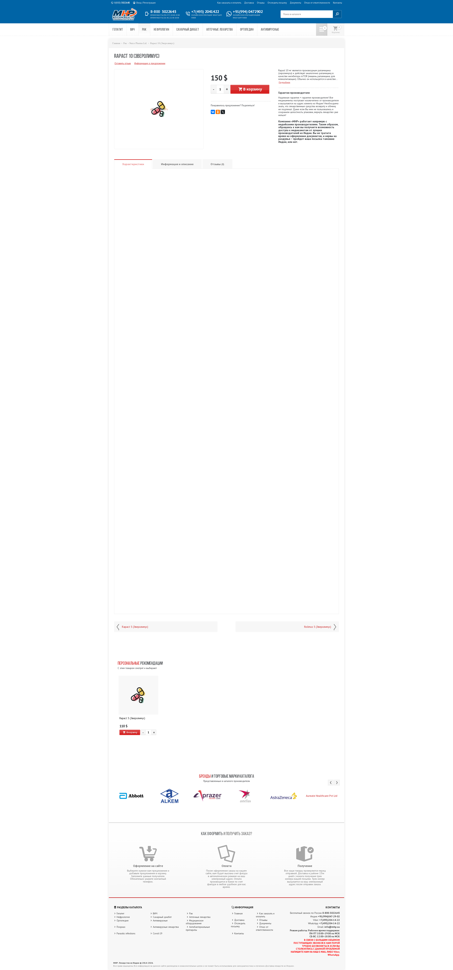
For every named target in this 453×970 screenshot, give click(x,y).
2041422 (205, 11)
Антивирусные (270, 29)
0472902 (248, 11)
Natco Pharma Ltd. (138, 43)
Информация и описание (177, 164)
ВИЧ (132, 29)
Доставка (249, 2)
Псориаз (121, 926)
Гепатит (118, 29)
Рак (144, 29)
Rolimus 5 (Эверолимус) (317, 626)
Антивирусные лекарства (166, 926)
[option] (138, 709)
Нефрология (161, 29)
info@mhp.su (332, 926)
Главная (116, 43)
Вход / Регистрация (146, 2)
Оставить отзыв (122, 63)
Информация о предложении (149, 63)
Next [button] (337, 782)
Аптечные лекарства (219, 29)
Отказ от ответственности (317, 2)
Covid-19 (157, 933)
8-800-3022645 (331, 912)
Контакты (337, 2)
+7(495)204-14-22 (329, 920)
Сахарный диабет (187, 29)
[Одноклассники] (218, 112)
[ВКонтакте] (213, 112)
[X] (223, 112)
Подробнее (284, 82)
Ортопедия (247, 29)
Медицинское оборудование (194, 922)
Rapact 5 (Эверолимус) (135, 626)
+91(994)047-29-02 (329, 916)
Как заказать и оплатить (229, 2)
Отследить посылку (277, 2)
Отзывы (261, 2)
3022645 (122, 2)
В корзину (252, 89)
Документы (295, 2)
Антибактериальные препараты (198, 928)
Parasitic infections (126, 933)
